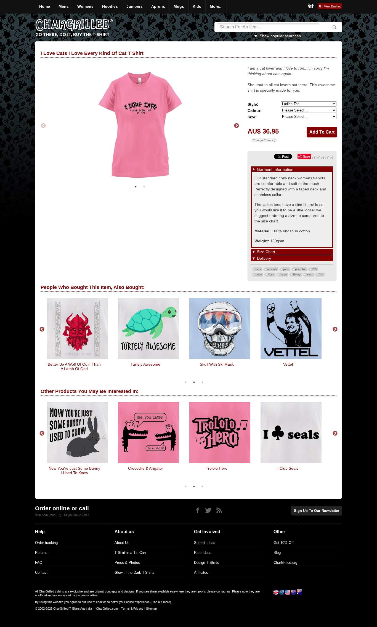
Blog (277, 553)
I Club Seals (244, 468)
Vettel (244, 364)
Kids (197, 6)
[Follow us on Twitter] (208, 510)
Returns (41, 553)
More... (216, 6)
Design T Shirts (206, 562)
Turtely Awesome (102, 364)
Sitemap (151, 608)
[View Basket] (310, 7)
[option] (109, 335)
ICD (314, 269)
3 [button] (202, 382)
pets (286, 269)
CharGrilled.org (285, 562)
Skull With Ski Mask (173, 364)
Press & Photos (127, 562)
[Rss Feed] (219, 510)
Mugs (179, 6)
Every (296, 274)
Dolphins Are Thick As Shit (315, 468)
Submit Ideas (204, 543)
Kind (309, 274)
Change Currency (264, 140)
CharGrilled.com (107, 608)
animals (272, 269)
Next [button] (236, 126)
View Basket (332, 6)
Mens (64, 6)
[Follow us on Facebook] (197, 510)
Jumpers (134, 6)
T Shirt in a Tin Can (130, 553)
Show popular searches (280, 36)
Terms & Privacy (132, 608)
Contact (41, 572)
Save (306, 156)
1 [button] (136, 187)
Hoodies (110, 6)
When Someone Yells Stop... (316, 364)
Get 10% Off (284, 543)
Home (44, 6)
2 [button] (144, 187)
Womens (85, 6)
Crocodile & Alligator (102, 468)
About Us (122, 543)
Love (259, 274)
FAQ (38, 562)
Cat (321, 274)
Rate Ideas (202, 553)
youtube (300, 269)
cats (258, 269)
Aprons (158, 6)
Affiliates (201, 572)
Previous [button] (43, 126)
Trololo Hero (173, 468)
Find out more (161, 602)
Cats (271, 274)
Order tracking (46, 543)
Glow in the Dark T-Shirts (135, 572)
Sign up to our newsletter (316, 511)
